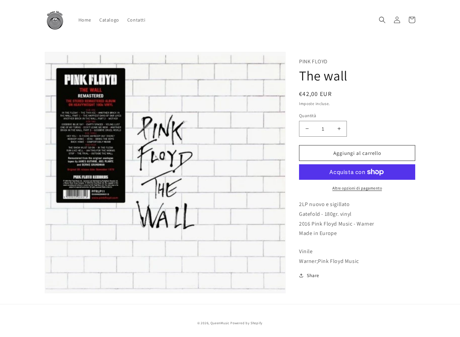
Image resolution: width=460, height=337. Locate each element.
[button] (382, 19)
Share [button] (313, 275)
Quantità (307, 115)
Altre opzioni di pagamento (357, 188)
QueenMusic (220, 323)
